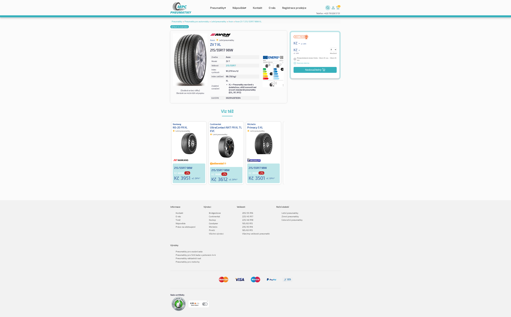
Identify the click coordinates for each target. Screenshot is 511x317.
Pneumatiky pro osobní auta (189, 251)
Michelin (213, 227)
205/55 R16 (247, 213)
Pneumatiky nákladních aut (188, 258)
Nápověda (239, 7)
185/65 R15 (247, 230)
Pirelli (212, 230)
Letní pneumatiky (290, 213)
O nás (272, 7)
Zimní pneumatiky (290, 216)
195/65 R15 (247, 223)
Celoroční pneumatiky (292, 220)
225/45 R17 (247, 216)
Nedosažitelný (313, 69)
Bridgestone (215, 213)
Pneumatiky (218, 7)
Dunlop (212, 220)
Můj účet (333, 7)
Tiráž (178, 220)
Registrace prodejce (294, 7)
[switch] (205, 304)
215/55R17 (231, 65)
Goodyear (213, 223)
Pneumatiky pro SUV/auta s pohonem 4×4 (196, 255)
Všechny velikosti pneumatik (256, 233)
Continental (214, 216)
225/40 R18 (247, 220)
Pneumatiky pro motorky (187, 261)
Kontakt (257, 7)
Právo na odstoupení (185, 227)
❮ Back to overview (179, 27)
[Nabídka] (207, 301)
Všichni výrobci (216, 233)
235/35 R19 (247, 227)
